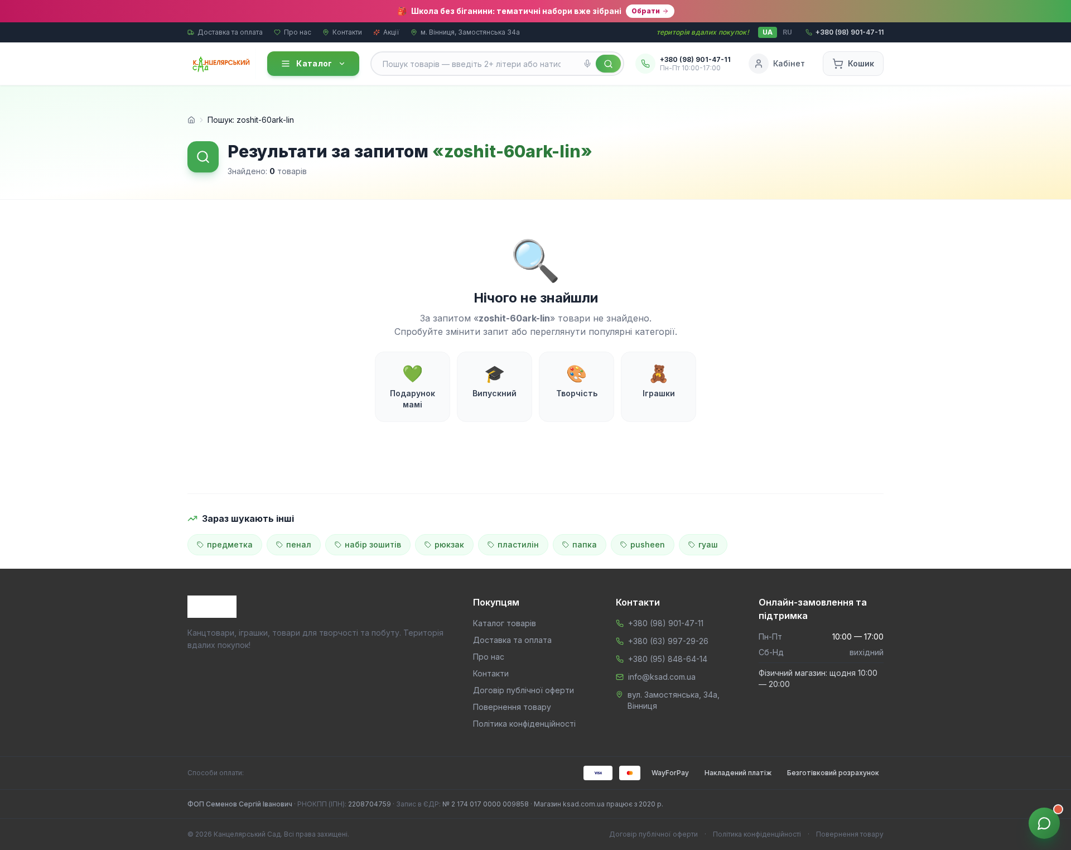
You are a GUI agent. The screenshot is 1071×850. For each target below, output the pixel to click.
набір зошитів (373, 544)
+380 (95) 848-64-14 (667, 659)
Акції (391, 32)
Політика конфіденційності (524, 723)
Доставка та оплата (230, 32)
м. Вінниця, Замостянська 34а (470, 32)
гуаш (708, 544)
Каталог (314, 63)
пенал (298, 544)
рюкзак (449, 544)
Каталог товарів (504, 623)
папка (584, 544)
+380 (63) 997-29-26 (668, 641)
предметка (230, 544)
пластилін (518, 544)
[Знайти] (608, 64)
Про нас (297, 32)
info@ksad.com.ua (662, 676)
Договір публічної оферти (523, 690)
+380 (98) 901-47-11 (665, 623)
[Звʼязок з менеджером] (1044, 823)
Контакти (347, 32)
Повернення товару (512, 707)
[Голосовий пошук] (587, 64)
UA (768, 32)
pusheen (647, 544)
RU (787, 32)
